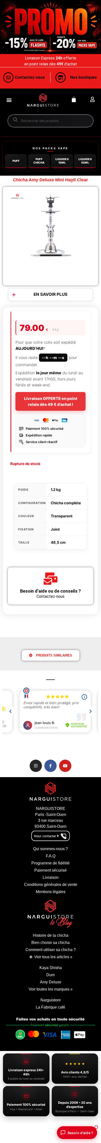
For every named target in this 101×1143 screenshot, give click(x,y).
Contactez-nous (30, 77)
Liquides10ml (62, 160)
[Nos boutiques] (60, 77)
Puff (16, 161)
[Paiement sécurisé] (50, 1030)
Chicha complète (66, 503)
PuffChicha (38, 160)
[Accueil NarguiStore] (43, 100)
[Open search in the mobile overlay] (50, 121)
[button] (9, 100)
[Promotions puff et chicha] (50, 27)
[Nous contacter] (8, 77)
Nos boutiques (83, 77)
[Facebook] (50, 766)
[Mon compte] (92, 99)
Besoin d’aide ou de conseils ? (50, 591)
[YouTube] (65, 766)
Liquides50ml (85, 160)
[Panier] (74, 99)
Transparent (62, 516)
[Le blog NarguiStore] (50, 914)
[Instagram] (36, 766)
